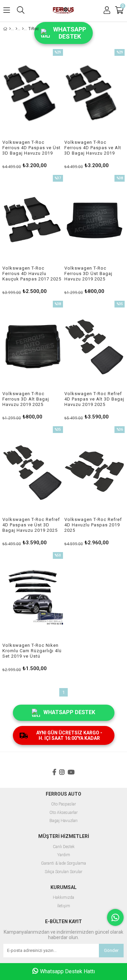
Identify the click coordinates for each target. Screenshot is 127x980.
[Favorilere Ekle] (33, 108)
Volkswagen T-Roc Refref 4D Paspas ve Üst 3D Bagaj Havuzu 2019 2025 (31, 525)
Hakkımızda (63, 897)
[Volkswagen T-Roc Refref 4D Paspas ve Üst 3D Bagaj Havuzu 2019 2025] (32, 471)
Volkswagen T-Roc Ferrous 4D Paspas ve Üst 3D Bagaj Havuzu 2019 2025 (31, 148)
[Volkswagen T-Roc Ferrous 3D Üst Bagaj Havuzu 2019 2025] (94, 220)
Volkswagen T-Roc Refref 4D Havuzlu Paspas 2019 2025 (93, 525)
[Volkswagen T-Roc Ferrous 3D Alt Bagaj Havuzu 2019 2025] (32, 346)
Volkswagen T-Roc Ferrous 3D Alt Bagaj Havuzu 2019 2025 (25, 399)
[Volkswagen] (23, 29)
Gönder (111, 950)
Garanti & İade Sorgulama (63, 863)
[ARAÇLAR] (16, 29)
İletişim (63, 906)
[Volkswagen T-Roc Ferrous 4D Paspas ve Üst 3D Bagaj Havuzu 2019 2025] (32, 94)
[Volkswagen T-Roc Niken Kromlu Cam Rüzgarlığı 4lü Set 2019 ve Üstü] (32, 597)
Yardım (63, 855)
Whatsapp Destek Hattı (67, 971)
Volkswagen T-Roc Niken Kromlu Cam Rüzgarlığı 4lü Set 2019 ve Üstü (32, 651)
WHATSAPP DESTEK (69, 712)
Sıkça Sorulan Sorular (63, 872)
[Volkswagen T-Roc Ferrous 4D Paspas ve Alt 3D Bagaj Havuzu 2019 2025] (94, 94)
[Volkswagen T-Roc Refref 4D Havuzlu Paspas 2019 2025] (94, 471)
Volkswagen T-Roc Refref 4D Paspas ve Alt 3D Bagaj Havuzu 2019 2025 (94, 399)
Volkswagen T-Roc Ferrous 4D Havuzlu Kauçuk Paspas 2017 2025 (31, 273)
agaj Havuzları (65, 821)
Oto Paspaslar (63, 804)
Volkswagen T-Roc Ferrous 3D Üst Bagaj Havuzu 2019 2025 (88, 273)
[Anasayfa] (10, 29)
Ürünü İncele (45, 108)
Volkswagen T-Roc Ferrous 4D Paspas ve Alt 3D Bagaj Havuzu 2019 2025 (92, 148)
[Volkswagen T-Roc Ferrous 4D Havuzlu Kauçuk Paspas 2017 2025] (32, 220)
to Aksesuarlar (65, 813)
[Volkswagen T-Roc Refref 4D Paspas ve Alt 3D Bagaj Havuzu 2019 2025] (94, 346)
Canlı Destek (64, 847)
